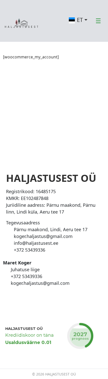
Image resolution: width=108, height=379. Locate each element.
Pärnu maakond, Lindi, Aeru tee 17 (50, 229)
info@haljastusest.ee (36, 243)
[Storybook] (22, 298)
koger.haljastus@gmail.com (43, 236)
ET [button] (80, 19)
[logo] (22, 20)
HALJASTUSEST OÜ (24, 328)
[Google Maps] (10, 229)
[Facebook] (7, 298)
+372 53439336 (29, 250)
